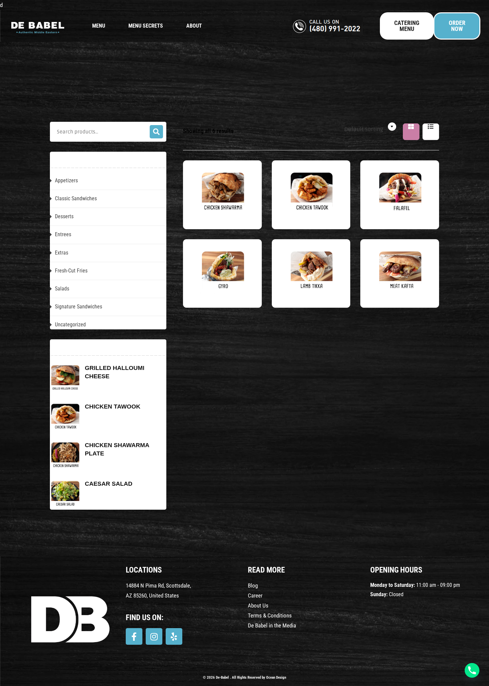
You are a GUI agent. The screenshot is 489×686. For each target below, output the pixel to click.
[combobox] (365, 126)
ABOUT (194, 26)
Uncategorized (70, 324)
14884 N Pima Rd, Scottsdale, (158, 585)
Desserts (64, 216)
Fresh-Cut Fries (71, 270)
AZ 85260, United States (152, 595)
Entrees (63, 234)
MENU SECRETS (145, 26)
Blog (253, 585)
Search (156, 131)
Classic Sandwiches (76, 198)
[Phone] (472, 670)
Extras (61, 253)
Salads (62, 288)
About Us (258, 605)
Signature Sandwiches (78, 306)
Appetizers (66, 180)
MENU (98, 26)
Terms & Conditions (270, 615)
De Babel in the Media (272, 625)
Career (255, 595)
